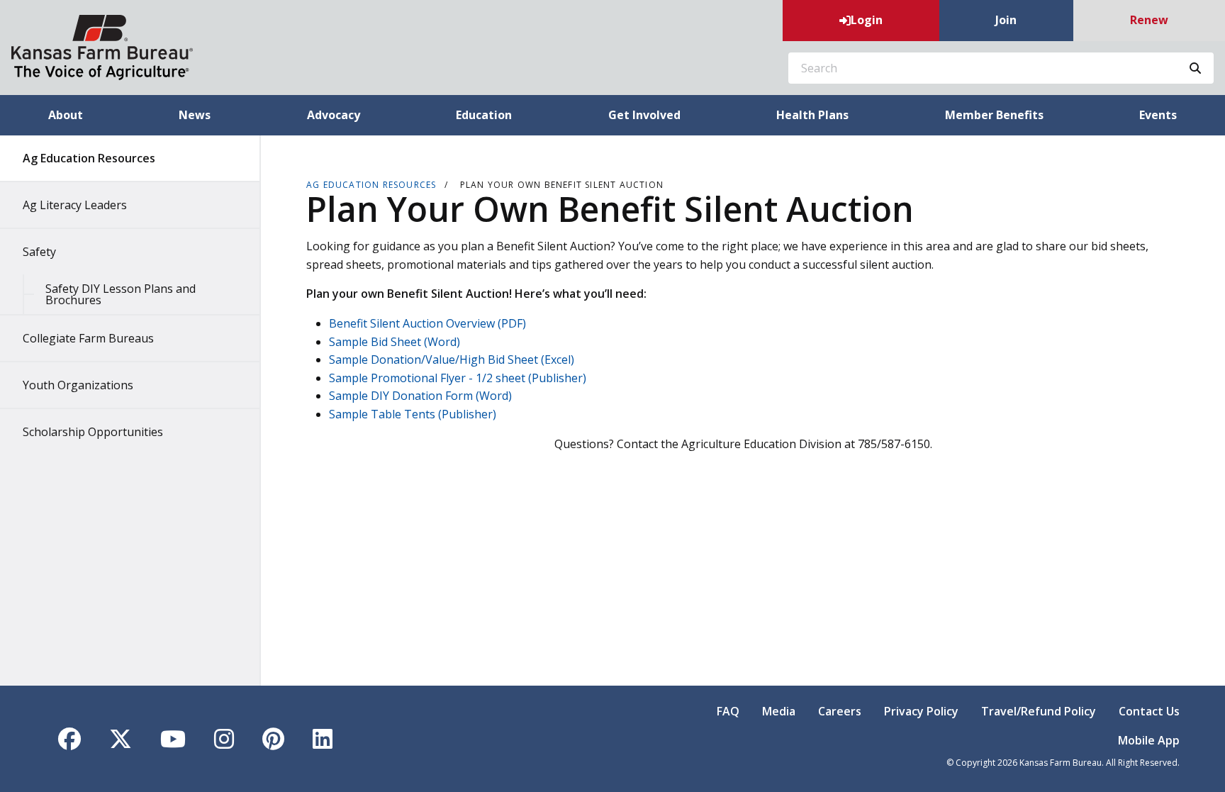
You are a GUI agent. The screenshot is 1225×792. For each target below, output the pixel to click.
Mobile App (1149, 740)
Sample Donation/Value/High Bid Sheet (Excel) (451, 359)
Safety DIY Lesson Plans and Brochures (120, 294)
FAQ (728, 711)
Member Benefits (994, 115)
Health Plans (812, 115)
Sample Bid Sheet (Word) (394, 342)
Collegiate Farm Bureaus (88, 338)
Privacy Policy (921, 711)
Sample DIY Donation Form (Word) (420, 395)
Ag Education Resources (89, 158)
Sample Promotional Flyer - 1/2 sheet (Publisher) (457, 378)
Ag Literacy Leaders (75, 205)
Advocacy (333, 115)
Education (484, 115)
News (195, 115)
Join (1006, 20)
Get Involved (644, 115)
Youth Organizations (78, 385)
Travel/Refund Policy (1038, 711)
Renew (1149, 20)
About (65, 115)
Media (778, 711)
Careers (839, 711)
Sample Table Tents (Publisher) (412, 414)
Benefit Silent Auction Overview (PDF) (427, 323)
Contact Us (1149, 711)
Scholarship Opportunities (93, 432)
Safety (39, 252)
